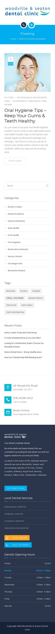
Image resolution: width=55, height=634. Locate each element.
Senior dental (35, 298)
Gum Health (21, 101)
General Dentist (13, 514)
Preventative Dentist (16, 528)
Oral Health (34, 101)
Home (13, 39)
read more (15, 161)
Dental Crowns (15, 207)
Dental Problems (16, 214)
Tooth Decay (27, 305)
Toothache (11, 305)
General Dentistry (16, 221)
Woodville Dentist (16, 270)
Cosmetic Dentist (14, 521)
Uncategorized (15, 263)
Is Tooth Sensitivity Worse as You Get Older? (22, 338)
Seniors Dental (15, 256)
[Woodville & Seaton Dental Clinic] (27, 11)
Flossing (36, 291)
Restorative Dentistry (18, 249)
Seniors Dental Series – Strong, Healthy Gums (23, 352)
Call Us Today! (20, 545)
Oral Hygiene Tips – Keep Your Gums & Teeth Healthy (25, 116)
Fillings (23, 291)
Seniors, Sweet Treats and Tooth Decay (20, 332)
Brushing (10, 291)
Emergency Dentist (15, 507)
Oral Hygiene (14, 242)
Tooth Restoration (15, 312)
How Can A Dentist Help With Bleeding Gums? (23, 357)
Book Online (19, 538)
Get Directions (15, 488)
